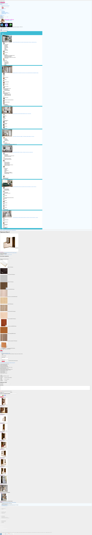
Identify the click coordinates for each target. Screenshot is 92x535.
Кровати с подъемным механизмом (9, 164)
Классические (6, 168)
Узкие (5, 171)
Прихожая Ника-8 (2, 457)
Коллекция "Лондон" (7, 190)
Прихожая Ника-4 (2, 431)
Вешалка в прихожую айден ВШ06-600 (5, 492)
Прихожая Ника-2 (2, 414)
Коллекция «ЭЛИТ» (7, 173)
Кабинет (1, 4)
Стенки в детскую (7, 140)
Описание (1, 362)
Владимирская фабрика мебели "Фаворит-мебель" (10, 252)
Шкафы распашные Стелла (8, 94)
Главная (1, 230)
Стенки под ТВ (6, 47)
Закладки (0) (1, 17)
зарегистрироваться (7, 5)
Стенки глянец (6, 50)
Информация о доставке (5, 12)
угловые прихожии (13, 502)
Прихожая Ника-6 (14, 230)
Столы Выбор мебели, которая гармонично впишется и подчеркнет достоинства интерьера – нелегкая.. (25, 217)
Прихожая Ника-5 (2, 440)
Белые (5, 48)
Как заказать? (3, 11)
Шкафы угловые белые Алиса (8, 159)
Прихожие (4, 230)
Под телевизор (6, 61)
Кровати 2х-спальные (7, 165)
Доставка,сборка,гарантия (6, 362)
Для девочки (6, 139)
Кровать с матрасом (7, 163)
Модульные (6, 45)
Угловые (6, 64)
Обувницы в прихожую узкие (8, 105)
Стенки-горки (6, 46)
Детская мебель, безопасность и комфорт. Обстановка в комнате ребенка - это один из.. (23, 136)
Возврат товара (3, 512)
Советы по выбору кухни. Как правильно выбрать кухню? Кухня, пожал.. (22, 113)
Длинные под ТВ (7, 63)
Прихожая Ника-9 (2, 466)
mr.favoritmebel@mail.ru (4, 505)
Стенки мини (6, 49)
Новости (1, 16)
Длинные (6, 169)
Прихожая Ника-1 (2, 405)
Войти (2, 5)
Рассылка (3, 522)
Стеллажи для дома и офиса (8, 56)
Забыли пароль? (4, 8)
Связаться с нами (4, 13)
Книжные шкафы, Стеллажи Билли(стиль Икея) (10, 57)
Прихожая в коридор (8, 230)
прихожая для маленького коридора (6, 502)
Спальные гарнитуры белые (8, 156)
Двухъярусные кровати (7, 143)
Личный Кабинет (4, 520)
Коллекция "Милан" (7, 189)
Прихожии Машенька (7, 90)
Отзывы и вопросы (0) (12, 362)
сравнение (1, 351)
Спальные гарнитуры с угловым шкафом (9, 155)
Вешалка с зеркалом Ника (3, 483)
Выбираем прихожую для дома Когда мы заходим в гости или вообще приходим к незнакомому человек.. (26, 72)
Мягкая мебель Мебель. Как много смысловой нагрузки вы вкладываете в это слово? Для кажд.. (24, 186)
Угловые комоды (6, 170)
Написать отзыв (10, 254)
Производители (4, 508)
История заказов (4, 521)
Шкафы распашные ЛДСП (8, 95)
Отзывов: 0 (5, 254)
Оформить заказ (2, 15)
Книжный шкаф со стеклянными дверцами (10, 55)
